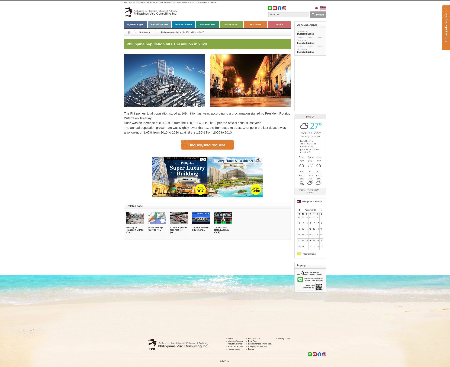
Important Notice (305, 34)
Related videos (207, 24)
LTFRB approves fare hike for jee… (178, 230)
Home (230, 338)
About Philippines (159, 24)
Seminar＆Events (183, 24)
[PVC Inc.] (151, 9)
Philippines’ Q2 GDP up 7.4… (155, 228)
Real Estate (255, 24)
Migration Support (135, 24)
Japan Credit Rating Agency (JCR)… (221, 230)
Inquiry (279, 24)
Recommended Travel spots (260, 344)
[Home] (129, 32)
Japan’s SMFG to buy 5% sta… (200, 228)
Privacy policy (284, 338)
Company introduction (257, 346)
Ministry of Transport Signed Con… (134, 230)
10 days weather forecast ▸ (310, 191)
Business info (231, 24)
